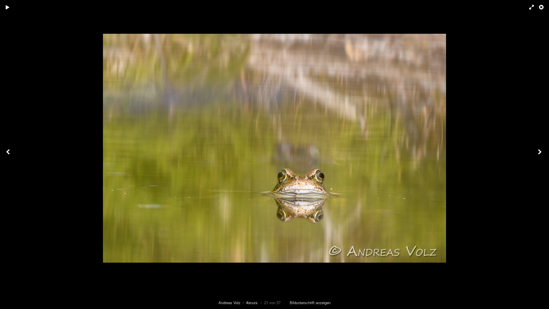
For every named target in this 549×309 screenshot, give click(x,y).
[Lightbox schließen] (542, 7)
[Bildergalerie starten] (7, 7)
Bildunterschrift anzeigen (310, 302)
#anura (251, 302)
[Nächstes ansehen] (540, 154)
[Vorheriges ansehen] (8, 154)
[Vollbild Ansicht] (529, 7)
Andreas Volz (229, 302)
